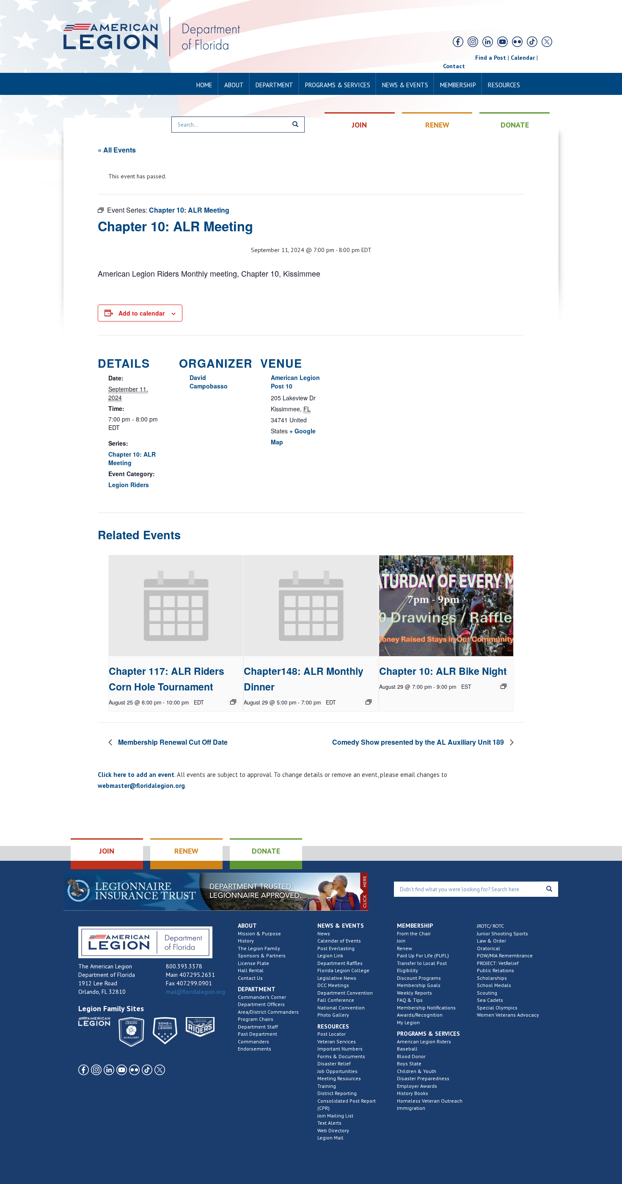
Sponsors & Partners (262, 955)
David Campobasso (209, 381)
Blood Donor (411, 1056)
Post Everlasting (336, 948)
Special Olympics (497, 1007)
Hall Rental (251, 970)
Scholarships (492, 978)
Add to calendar (141, 313)
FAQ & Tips (410, 1000)
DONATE (515, 125)
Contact (454, 66)
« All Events (117, 150)
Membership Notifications (426, 1007)
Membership (458, 85)
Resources (504, 85)
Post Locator (331, 1034)
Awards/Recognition (420, 1015)
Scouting (487, 993)
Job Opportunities (337, 1071)
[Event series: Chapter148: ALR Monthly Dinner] (369, 701)
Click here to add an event (136, 775)
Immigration (411, 1108)
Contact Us (250, 978)
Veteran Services (336, 1041)
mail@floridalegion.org (195, 991)
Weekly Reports (414, 993)
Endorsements (254, 1048)
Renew (404, 948)
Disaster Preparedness (423, 1078)
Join (401, 940)
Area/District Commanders (268, 1012)
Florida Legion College (343, 970)
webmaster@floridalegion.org (141, 786)
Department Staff (258, 1026)
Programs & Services (337, 85)
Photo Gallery (333, 1015)
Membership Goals (418, 985)
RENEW (437, 125)
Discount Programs (419, 978)
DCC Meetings (333, 985)
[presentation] (176, 605)
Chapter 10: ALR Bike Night (443, 671)
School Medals (494, 985)
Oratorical (488, 948)
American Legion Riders (424, 1041)
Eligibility (407, 970)
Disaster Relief (334, 1063)
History (246, 940)
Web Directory (333, 1130)
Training (326, 1086)
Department (274, 85)
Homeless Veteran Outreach (429, 1101)
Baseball (407, 1048)
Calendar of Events (339, 940)
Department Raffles (340, 963)
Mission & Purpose (259, 933)
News (323, 933)
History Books (412, 1093)
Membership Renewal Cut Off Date (172, 742)
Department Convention (345, 993)
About (234, 85)
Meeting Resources (339, 1078)
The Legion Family (259, 948)
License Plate (253, 963)
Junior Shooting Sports (502, 933)
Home (204, 85)
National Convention (341, 1007)
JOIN (359, 125)
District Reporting (337, 1093)
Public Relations (495, 970)
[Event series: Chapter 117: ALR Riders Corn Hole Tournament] (233, 701)
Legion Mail (330, 1137)
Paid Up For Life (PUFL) (423, 955)
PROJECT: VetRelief (498, 963)
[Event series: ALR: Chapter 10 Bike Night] (503, 686)
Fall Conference (335, 1000)
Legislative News (336, 978)
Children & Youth (416, 1071)
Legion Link (330, 955)
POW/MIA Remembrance (505, 955)
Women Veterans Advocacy (508, 1015)
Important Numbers (340, 1048)
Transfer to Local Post (422, 963)
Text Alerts (329, 1123)
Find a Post (490, 57)
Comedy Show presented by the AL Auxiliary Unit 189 (419, 742)
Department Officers (261, 1004)
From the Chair (414, 933)
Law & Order (491, 940)
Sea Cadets (490, 1000)
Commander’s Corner (262, 997)
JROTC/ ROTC (490, 926)
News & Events (405, 85)
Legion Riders (128, 484)
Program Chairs (255, 1019)
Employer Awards (417, 1086)
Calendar (523, 57)
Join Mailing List (335, 1115)
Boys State (409, 1063)
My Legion (408, 1022)
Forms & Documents (341, 1056)
